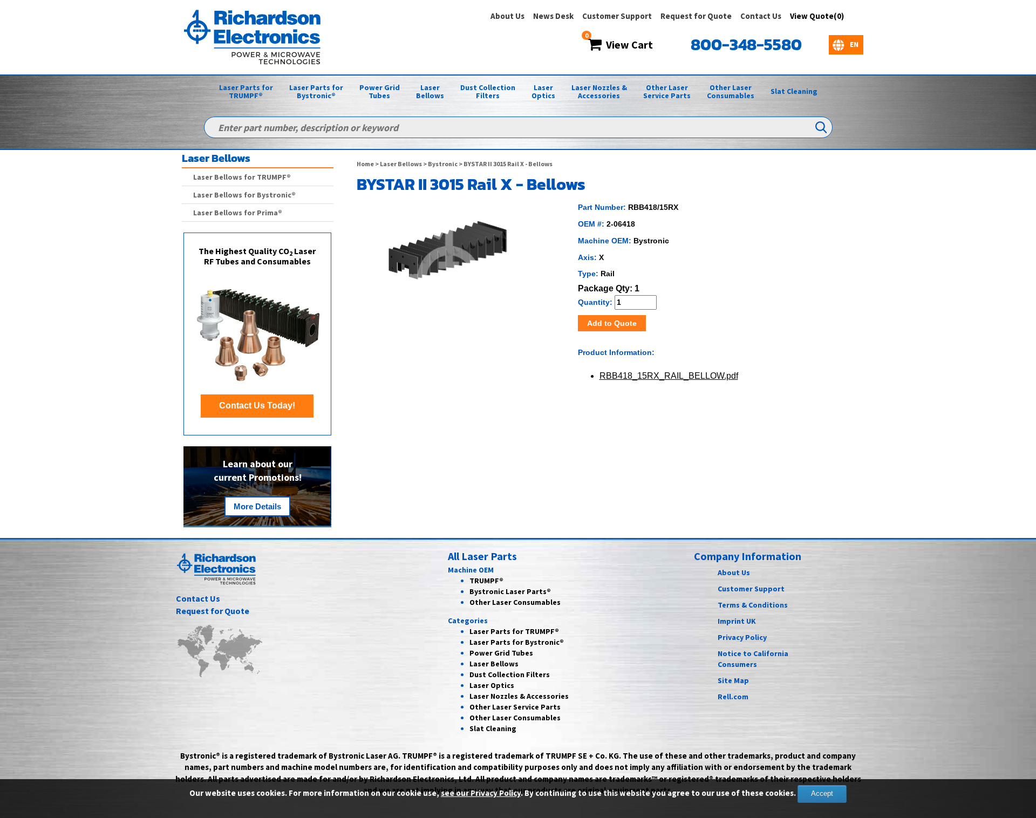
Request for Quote (696, 16)
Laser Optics (543, 91)
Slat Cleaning (794, 91)
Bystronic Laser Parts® (510, 591)
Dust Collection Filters (487, 91)
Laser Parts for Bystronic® (316, 91)
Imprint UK (737, 621)
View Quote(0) (817, 16)
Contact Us (760, 16)
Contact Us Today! (257, 405)
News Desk (553, 16)
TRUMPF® (486, 580)
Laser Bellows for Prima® (237, 212)
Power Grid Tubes (379, 91)
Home (365, 164)
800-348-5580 (746, 44)
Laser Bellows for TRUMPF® (242, 177)
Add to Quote (612, 323)
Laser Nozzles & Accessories (599, 91)
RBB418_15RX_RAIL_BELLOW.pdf (668, 375)
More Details (257, 506)
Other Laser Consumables (730, 91)
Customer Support (617, 16)
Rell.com (733, 696)
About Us (507, 16)
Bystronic (443, 164)
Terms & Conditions (753, 605)
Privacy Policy (742, 637)
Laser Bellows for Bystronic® (244, 195)
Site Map (733, 680)
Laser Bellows (430, 91)
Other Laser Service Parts (667, 91)
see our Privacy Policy (481, 793)
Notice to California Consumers (753, 659)
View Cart (627, 44)
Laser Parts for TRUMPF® (246, 91)
